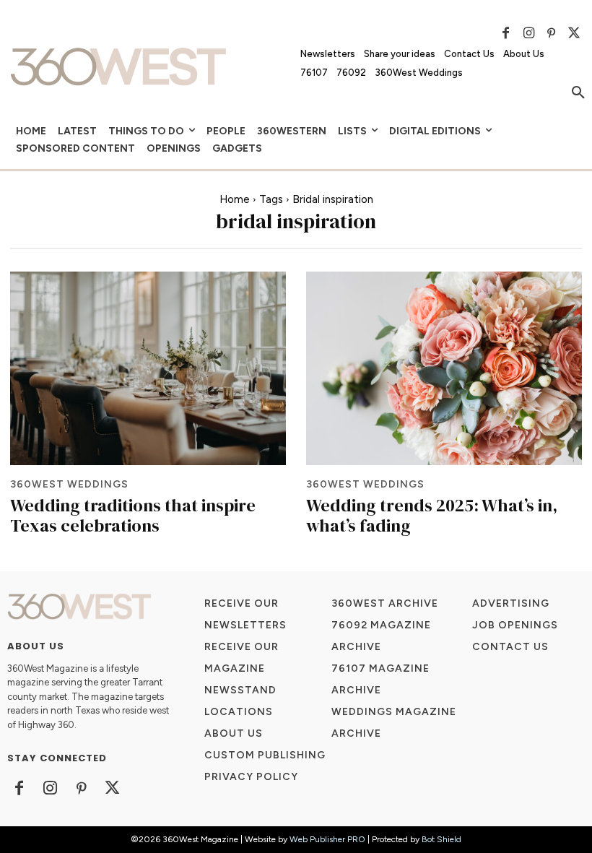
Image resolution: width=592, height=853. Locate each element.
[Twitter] (574, 33)
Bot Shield (441, 839)
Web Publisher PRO (327, 839)
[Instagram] (528, 33)
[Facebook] (506, 33)
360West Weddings (69, 485)
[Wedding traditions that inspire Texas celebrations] (148, 368)
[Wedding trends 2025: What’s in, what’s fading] (444, 368)
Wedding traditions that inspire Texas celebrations (133, 515)
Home (234, 199)
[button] (578, 93)
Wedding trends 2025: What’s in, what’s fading (431, 515)
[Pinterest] (552, 33)
